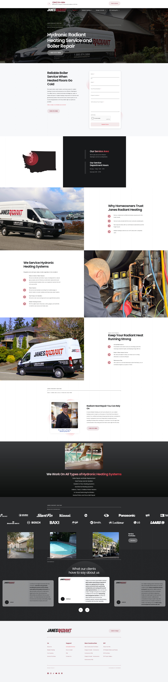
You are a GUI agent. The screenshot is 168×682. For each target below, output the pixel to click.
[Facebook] (48, 673)
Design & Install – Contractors (92, 650)
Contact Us (68, 656)
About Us (49, 646)
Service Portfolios (51, 656)
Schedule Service (70, 646)
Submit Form (105, 124)
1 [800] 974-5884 (58, 2)
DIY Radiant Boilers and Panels (110, 650)
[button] (81, 610)
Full (91, 78)
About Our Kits (106, 646)
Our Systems (50, 653)
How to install (69, 650)
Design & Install (100, 10)
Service (74, 10)
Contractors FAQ (89, 653)
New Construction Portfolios (91, 646)
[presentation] (101, 118)
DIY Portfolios (106, 653)
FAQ (67, 653)
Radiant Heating (86, 10)
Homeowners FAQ (89, 659)
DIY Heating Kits (113, 10)
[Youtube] (56, 673)
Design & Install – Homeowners (92, 656)
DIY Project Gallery (107, 656)
